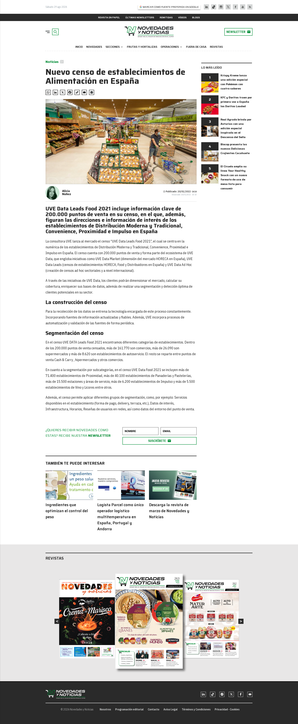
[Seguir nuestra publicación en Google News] (91, 92)
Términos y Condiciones (196, 709)
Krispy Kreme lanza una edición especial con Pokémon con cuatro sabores (234, 82)
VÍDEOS (182, 17)
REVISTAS (216, 47)
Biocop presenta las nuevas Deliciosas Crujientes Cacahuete (235, 148)
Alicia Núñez (66, 192)
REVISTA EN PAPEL (109, 17)
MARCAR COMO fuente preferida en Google (171, 6)
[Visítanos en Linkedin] (206, 7)
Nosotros (105, 709)
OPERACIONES (172, 47)
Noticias (52, 61)
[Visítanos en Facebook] (235, 7)
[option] (149, 621)
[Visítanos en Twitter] (228, 7)
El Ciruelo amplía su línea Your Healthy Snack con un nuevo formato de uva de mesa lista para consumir (234, 177)
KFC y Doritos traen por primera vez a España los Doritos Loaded (236, 101)
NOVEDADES (94, 47)
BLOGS (196, 17)
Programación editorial (129, 709)
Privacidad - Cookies (227, 709)
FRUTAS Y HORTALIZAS (142, 47)
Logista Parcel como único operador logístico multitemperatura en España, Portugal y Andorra (120, 517)
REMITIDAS (166, 17)
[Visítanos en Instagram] (221, 7)
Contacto (153, 709)
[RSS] (250, 7)
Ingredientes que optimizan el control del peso (67, 511)
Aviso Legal (170, 709)
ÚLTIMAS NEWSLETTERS (139, 17)
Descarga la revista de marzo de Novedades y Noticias (169, 511)
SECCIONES (114, 47)
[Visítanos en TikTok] (213, 6)
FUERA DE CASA (196, 47)
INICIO (79, 47)
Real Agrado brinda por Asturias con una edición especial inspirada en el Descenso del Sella (236, 128)
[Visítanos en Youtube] (243, 7)
